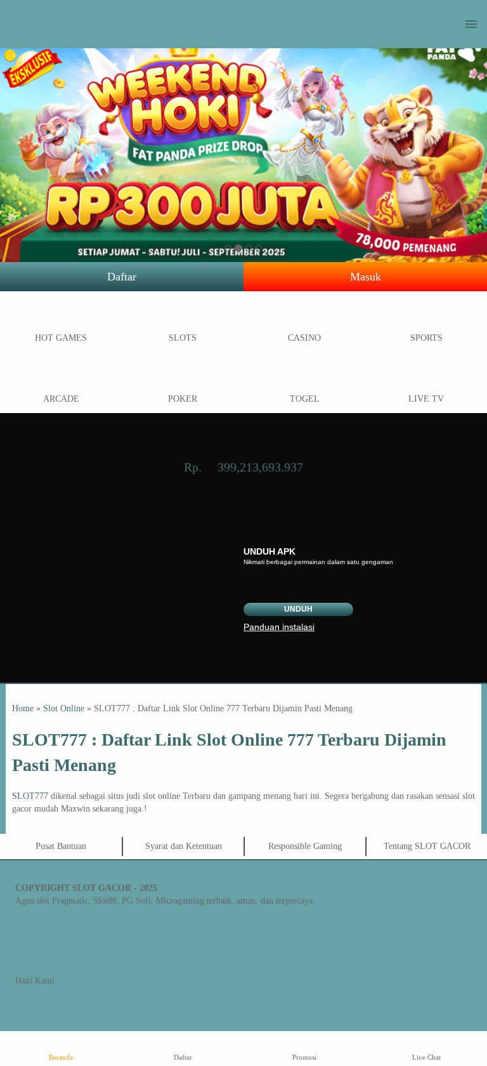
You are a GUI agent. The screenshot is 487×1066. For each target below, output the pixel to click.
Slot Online (63, 708)
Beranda (61, 1057)
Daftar (121, 276)
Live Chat (426, 1057)
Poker (182, 399)
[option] (228, 248)
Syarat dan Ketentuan (183, 846)
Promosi (304, 1057)
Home (23, 708)
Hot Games (61, 338)
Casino (304, 338)
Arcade (61, 399)
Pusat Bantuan (61, 846)
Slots (183, 338)
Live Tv (426, 399)
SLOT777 (30, 796)
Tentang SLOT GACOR (427, 846)
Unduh (298, 609)
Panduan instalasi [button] (279, 627)
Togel (305, 399)
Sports (426, 338)
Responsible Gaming (305, 846)
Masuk (365, 276)
